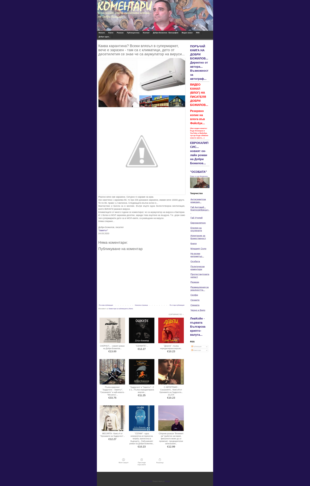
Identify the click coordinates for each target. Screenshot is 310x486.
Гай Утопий (196, 217)
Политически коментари (197, 268)
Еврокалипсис (198, 223)
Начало (102, 33)
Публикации (197, 346)
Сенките (195, 300)
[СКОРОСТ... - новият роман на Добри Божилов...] (112, 330)
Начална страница (141, 305)
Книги (110, 33)
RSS (197, 33)
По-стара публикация (177, 305)
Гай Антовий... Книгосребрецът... (199, 210)
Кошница (159, 462)
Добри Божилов (146, 481)
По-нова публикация (106, 305)
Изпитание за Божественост (198, 237)
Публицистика (133, 33)
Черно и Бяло (197, 310)
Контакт (146, 33)
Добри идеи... (104, 37)
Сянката (194, 305)
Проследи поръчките (142, 464)
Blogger (167, 481)
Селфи (194, 295)
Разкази (120, 33)
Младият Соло (198, 248)
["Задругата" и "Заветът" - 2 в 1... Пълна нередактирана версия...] (142, 372)
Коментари (197, 350)
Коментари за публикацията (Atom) (121, 309)
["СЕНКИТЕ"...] (142, 330)
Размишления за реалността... (199, 288)
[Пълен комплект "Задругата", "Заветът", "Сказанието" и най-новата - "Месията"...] (112, 372)
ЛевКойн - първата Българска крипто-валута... (197, 326)
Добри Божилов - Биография (165, 33)
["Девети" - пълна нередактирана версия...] (171, 330)
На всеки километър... (197, 255)
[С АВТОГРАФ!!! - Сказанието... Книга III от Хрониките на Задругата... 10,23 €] (171, 372)
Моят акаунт (123, 462)
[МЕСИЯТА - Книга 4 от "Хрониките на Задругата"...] (112, 418)
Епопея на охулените (196, 229)
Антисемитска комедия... (198, 200)
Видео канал (187, 33)
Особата (195, 261)
